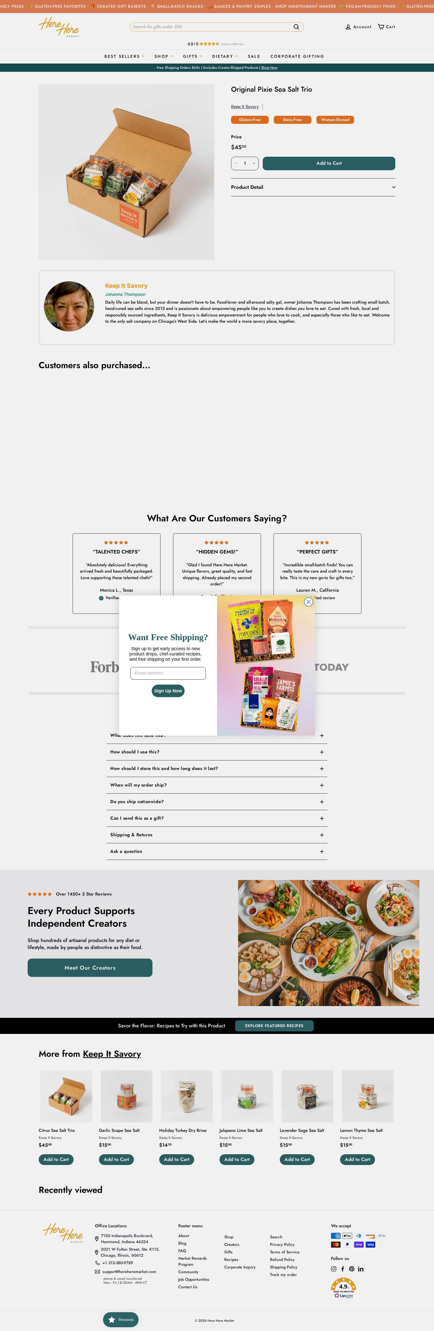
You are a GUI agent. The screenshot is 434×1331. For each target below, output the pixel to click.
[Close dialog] (308, 601)
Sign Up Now (168, 690)
